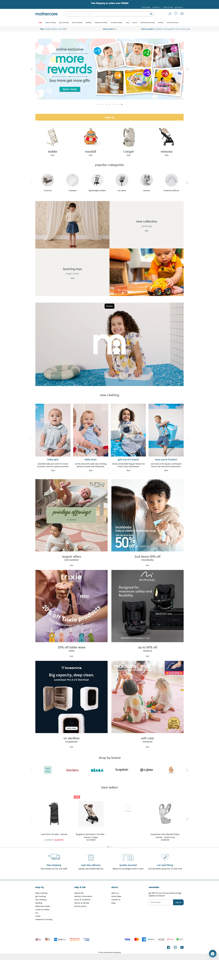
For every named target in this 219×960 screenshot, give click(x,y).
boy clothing (40, 899)
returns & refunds (81, 903)
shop (52, 155)
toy (36, 913)
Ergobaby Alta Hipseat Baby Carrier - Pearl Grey (165, 836)
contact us (115, 899)
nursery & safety (42, 909)
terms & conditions (82, 899)
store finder (116, 896)
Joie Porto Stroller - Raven (53, 834)
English (180, 7)
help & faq (78, 893)
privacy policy (80, 906)
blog (113, 903)
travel (37, 916)
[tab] (97, 104)
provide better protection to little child (165, 868)
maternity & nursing (43, 919)
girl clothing (40, 896)
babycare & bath (42, 906)
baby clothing (41, 893)
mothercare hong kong (112, 952)
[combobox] (109, 13)
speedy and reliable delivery (91, 868)
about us (115, 893)
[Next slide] (187, 69)
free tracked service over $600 (54, 868)
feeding (38, 903)
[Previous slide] (32, 69)
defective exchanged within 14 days (128, 868)
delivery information (83, 896)
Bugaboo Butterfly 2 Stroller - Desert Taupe (91, 836)
